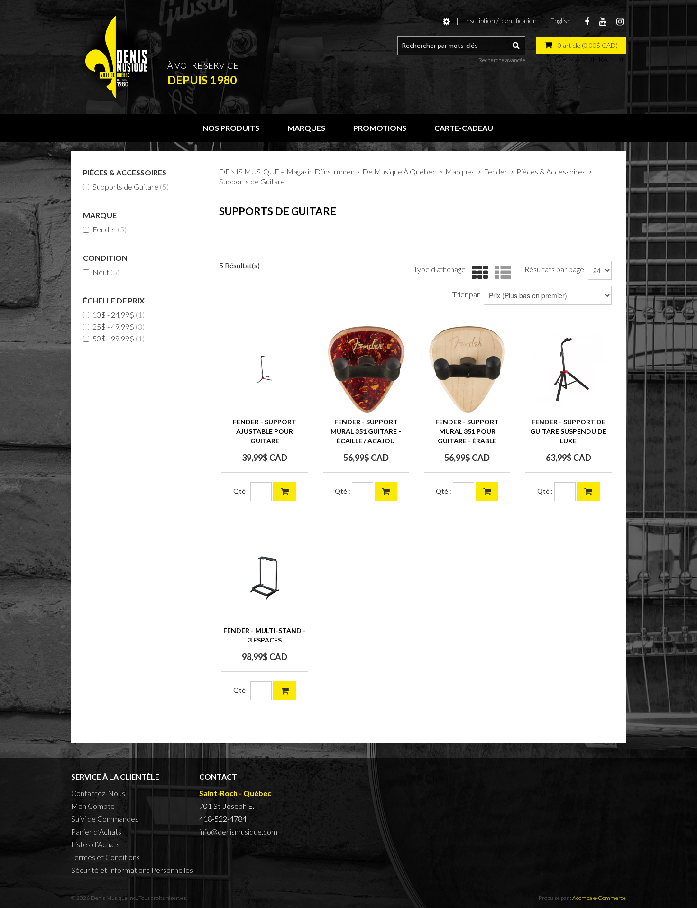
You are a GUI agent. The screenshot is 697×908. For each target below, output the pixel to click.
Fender (109, 229)
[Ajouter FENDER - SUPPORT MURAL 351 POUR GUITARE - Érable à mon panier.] (487, 491)
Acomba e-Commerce (599, 897)
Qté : (241, 491)
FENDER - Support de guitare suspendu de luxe (568, 431)
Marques (306, 127)
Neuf (105, 271)
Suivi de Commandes (104, 818)
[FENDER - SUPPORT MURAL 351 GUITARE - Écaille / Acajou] (366, 369)
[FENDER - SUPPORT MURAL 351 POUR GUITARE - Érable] (467, 369)
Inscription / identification (500, 21)
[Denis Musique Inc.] (116, 57)
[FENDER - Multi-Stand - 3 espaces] (264, 578)
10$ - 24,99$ (118, 314)
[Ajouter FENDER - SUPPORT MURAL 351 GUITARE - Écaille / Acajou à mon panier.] (386, 491)
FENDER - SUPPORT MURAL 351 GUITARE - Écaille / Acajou (365, 431)
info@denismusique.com (238, 831)
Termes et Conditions (105, 857)
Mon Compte (93, 805)
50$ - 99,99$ (118, 338)
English (560, 21)
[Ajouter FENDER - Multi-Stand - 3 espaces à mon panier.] (284, 690)
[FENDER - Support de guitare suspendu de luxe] (568, 369)
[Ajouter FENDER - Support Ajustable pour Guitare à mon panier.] (284, 491)
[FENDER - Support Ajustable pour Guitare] (264, 369)
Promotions (379, 127)
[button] (581, 45)
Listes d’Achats (95, 844)
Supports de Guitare (130, 186)
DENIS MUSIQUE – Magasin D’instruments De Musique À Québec (327, 171)
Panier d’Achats (96, 831)
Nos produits (230, 127)
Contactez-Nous (98, 793)
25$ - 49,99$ (118, 326)
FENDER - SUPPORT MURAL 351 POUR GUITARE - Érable (467, 431)
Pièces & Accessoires (551, 171)
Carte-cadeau (463, 127)
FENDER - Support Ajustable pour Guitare (264, 431)
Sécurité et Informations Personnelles (132, 869)
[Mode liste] (500, 273)
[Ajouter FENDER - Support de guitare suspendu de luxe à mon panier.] (588, 491)
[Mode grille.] (477, 273)
